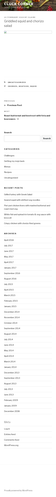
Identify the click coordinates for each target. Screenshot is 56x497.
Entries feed (9, 434)
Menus (7, 166)
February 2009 (11, 400)
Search (8, 132)
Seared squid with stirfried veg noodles (22, 200)
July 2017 (8, 245)
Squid (33, 86)
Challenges (9, 155)
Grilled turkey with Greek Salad (18, 194)
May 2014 (9, 350)
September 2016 (12, 273)
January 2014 (10, 367)
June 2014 (9, 345)
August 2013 (10, 383)
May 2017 (8, 257)
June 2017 (9, 251)
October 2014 (10, 323)
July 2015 (8, 284)
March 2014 (9, 361)
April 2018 (9, 240)
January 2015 (10, 306)
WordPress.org (11, 445)
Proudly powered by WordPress (18, 490)
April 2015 (9, 290)
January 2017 (10, 268)
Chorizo (13, 86)
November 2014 (12, 317)
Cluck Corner (18, 4)
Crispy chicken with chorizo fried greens (22, 223)
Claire (32, 17)
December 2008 (12, 411)
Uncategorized (17, 82)
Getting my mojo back (14, 161)
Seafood (24, 86)
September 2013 (12, 378)
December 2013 (11, 372)
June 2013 (9, 394)
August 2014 (10, 334)
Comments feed (11, 440)
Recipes (8, 172)
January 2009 (10, 406)
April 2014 (9, 356)
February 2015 (11, 301)
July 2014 (8, 339)
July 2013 (8, 389)
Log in (7, 429)
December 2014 (11, 312)
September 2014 (12, 328)
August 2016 (10, 279)
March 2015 (9, 295)
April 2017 (9, 262)
